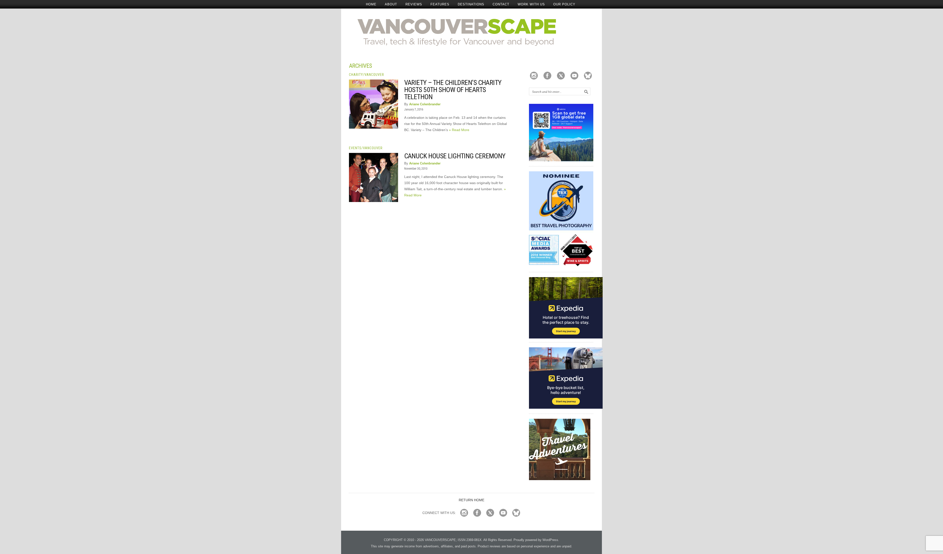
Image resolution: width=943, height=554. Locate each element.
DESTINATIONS (471, 4)
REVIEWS (413, 4)
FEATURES (439, 4)
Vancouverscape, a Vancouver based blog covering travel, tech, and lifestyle (472, 32)
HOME (371, 4)
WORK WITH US (531, 4)
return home (471, 500)
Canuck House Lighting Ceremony (455, 156)
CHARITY (356, 75)
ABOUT (391, 4)
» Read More (459, 130)
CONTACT (501, 4)
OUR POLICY (564, 4)
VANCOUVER (374, 75)
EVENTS (355, 148)
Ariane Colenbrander (425, 104)
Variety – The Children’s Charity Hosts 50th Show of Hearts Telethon (453, 89)
